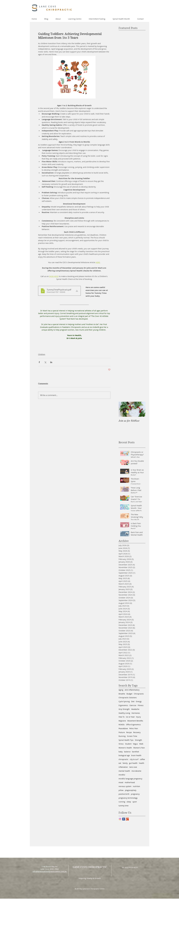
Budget (129, 694)
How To (121, 717)
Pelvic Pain (133, 728)
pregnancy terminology (128, 798)
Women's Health (125, 748)
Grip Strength (124, 709)
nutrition (136, 786)
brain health (136, 755)
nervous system (125, 786)
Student (128, 744)
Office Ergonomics (133, 724)
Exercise (133, 705)
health (141, 763)
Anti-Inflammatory (132, 690)
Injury (138, 717)
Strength (138, 740)
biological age (124, 755)
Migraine (122, 721)
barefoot (135, 751)
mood (121, 782)
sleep (129, 802)
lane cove (133, 767)
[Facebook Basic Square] (123, 819)
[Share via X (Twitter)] (45, 362)
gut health (133, 763)
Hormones (136, 713)
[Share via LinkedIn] (51, 362)
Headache (135, 709)
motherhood (130, 782)
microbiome (136, 771)
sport (134, 802)
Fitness (140, 705)
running (122, 802)
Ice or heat (130, 717)
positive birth (124, 794)
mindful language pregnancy (130, 778)
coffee (142, 759)
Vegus (135, 744)
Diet (132, 701)
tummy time (123, 805)
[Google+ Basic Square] (127, 819)
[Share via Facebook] (39, 362)
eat (120, 763)
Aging (121, 690)
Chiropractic (139, 694)
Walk (141, 744)
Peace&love (123, 728)
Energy (138, 701)
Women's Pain (139, 748)
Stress (121, 744)
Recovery (137, 732)
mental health (124, 771)
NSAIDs (122, 724)
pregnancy (135, 794)
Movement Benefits (135, 721)
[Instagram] (120, 819)
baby (121, 751)
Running (122, 736)
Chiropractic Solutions (128, 697)
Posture (122, 732)
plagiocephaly (130, 790)
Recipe (129, 732)
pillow (121, 790)
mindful (122, 775)
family (125, 763)
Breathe (122, 694)
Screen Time (132, 736)
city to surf (134, 759)
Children (41, 354)
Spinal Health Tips (126, 740)
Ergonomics (123, 705)
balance (127, 751)
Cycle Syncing (124, 701)
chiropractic (123, 759)
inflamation (123, 767)
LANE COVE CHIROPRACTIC (90, 867)
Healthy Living (124, 713)
